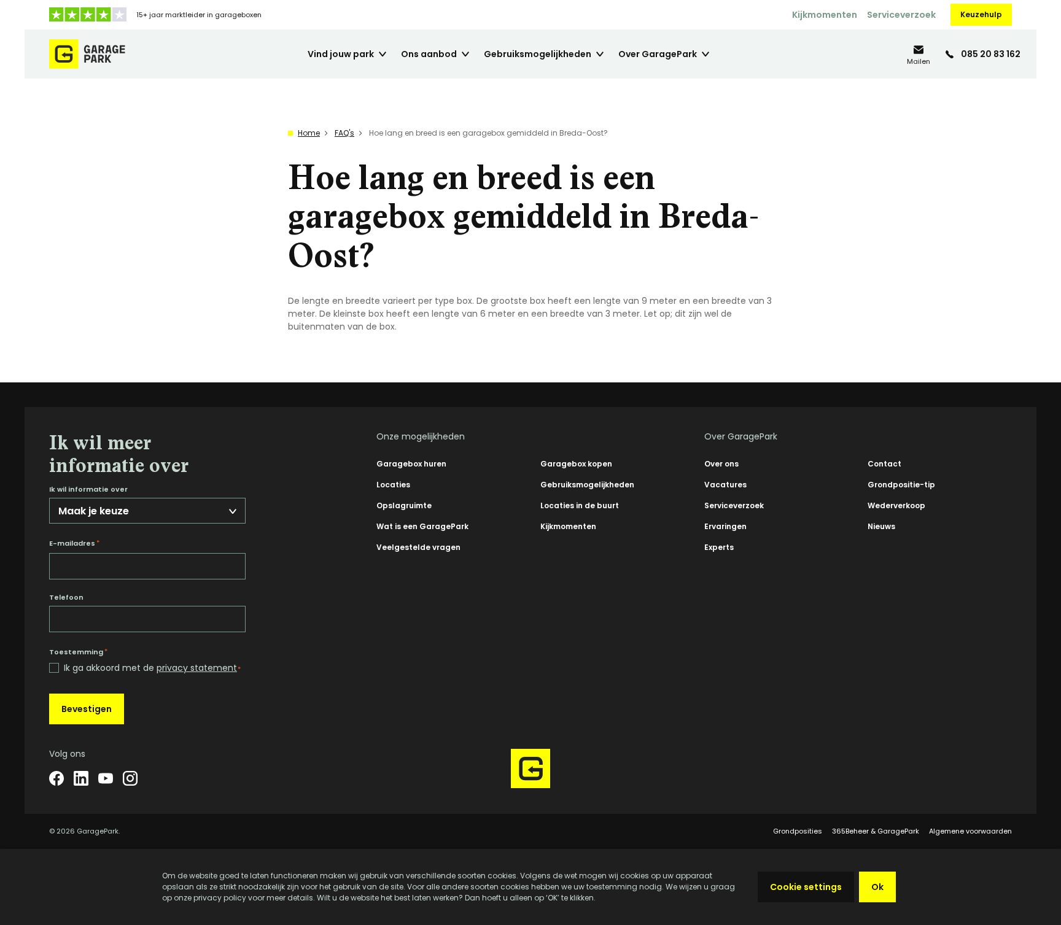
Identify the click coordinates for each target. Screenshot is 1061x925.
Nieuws (881, 526)
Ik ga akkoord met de (152, 668)
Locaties (393, 484)
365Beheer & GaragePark (875, 831)
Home (309, 133)
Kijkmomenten (824, 15)
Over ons (721, 464)
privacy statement (197, 668)
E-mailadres (74, 543)
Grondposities (797, 831)
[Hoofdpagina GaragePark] (87, 54)
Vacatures (725, 484)
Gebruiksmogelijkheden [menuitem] (537, 54)
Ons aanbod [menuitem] (429, 54)
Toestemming (78, 652)
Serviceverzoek (901, 15)
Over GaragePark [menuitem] (657, 54)
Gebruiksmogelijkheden (587, 484)
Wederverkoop (896, 505)
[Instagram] (130, 778)
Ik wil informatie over (88, 489)
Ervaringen (725, 526)
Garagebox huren (411, 464)
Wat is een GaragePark (422, 526)
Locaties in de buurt (579, 505)
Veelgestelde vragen (418, 547)
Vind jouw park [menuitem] (341, 54)
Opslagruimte (404, 505)
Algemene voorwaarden (970, 831)
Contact (884, 464)
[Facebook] (56, 778)
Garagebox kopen (576, 464)
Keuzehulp (981, 14)
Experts (719, 547)
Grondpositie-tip (901, 484)
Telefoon (66, 597)
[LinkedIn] (81, 778)
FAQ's (344, 133)
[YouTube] (105, 778)
